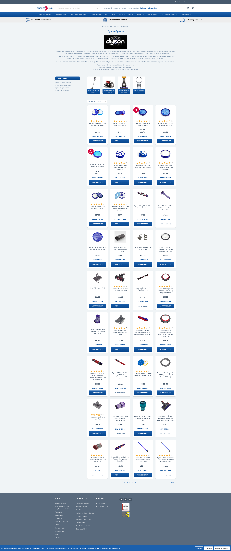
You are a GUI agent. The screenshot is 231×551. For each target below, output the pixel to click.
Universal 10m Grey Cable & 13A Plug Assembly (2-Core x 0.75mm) (165, 375)
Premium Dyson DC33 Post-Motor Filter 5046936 (120, 167)
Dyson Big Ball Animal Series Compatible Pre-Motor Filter (97, 331)
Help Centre (59, 531)
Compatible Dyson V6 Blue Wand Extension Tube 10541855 (143, 460)
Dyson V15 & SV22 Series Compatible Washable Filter (142, 418)
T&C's (57, 525)
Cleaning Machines (45, 15)
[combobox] (76, 8)
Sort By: (90, 101)
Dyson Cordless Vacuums (63, 82)
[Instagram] (130, 499)
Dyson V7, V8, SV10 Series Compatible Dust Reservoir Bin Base (165, 249)
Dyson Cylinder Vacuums (63, 85)
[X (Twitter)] (126, 499)
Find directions (101, 507)
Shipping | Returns (61, 522)
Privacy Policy (116, 548)
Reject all (209, 548)
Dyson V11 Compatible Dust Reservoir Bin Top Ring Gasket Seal (165, 291)
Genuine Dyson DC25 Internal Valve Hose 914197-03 (120, 249)
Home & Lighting (117, 15)
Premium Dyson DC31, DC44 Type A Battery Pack (120, 332)
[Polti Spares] (125, 507)
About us (186, 2)
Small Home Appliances (78, 15)
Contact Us (59, 515)
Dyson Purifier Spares (62, 90)
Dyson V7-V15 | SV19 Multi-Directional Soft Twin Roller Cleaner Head (165, 418)
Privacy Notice (60, 528)
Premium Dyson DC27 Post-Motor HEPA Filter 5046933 (165, 167)
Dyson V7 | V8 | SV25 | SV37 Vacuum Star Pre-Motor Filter (166, 208)
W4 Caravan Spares (168, 15)
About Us (58, 518)
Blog (56, 534)
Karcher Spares (61, 15)
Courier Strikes (60, 503)
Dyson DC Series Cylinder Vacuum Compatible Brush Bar (120, 459)
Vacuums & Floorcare (135, 15)
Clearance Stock (185, 15)
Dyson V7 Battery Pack (97, 288)
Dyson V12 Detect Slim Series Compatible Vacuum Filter (120, 418)
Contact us (178, 2)
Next (172, 482)
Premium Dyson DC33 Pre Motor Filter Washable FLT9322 (120, 208)
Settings (199, 548)
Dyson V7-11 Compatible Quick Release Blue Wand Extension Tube (165, 460)
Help (192, 2)
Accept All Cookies (221, 548)
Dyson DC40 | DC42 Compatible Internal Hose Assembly (97, 460)
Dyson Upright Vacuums (62, 88)
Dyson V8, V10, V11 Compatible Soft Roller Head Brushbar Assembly (142, 332)
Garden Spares (152, 15)
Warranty (58, 512)
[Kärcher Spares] (125, 514)
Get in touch (102, 503)
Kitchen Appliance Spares (99, 15)
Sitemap (58, 537)
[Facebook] (121, 499)
